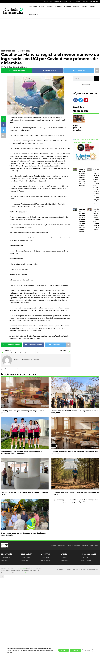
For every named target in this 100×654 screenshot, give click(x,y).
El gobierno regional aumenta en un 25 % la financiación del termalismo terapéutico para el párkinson (74, 501)
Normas (78, 1)
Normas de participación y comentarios (75, 569)
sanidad (17, 369)
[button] (37, 15)
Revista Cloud (25, 560)
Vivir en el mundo (46, 560)
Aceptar (63, 650)
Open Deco (4, 560)
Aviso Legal (60, 569)
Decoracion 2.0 (5, 558)
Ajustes (87, 650)
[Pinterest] (97, 1)
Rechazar (76, 650)
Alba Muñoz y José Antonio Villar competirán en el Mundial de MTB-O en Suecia (21, 453)
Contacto (85, 1)
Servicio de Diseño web (73, 545)
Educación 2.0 (65, 558)
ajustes (9, 652)
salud (13, 369)
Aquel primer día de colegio (78, 127)
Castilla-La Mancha (7, 369)
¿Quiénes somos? (48, 1)
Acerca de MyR (94, 545)
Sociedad (16, 51)
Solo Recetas (45, 558)
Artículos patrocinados (58, 545)
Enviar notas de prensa (60, 1)
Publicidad (71, 1)
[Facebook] (91, 1)
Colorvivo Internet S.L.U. (20, 568)
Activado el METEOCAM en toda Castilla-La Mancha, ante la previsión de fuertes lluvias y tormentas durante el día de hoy (84, 220)
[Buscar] (96, 78)
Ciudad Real (84, 558)
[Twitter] (94, 1)
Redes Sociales (25, 558)
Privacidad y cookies (92, 569)
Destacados (6, 51)
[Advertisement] (50, 33)
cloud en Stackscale (26, 573)
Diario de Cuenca (86, 560)
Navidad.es (64, 560)
